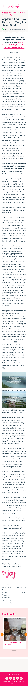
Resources (22, 681)
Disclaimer (18, 684)
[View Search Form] (3, 6)
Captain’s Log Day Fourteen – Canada (21, 588)
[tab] (12, 650)
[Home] (2, 12)
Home (5, 681)
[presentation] (15, 629)
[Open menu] (26, 6)
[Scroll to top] (26, 683)
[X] (17, 1)
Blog (9, 681)
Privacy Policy (10, 684)
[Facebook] (7, 1)
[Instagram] (20, 1)
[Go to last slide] (2, 634)
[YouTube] (14, 1)
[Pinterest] (10, 1)
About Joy (15, 681)
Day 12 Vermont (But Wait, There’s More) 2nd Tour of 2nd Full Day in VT (14, 44)
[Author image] (3, 29)
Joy (7, 29)
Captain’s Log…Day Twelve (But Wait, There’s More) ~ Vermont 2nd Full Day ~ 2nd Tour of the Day (7, 593)
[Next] (25, 634)
